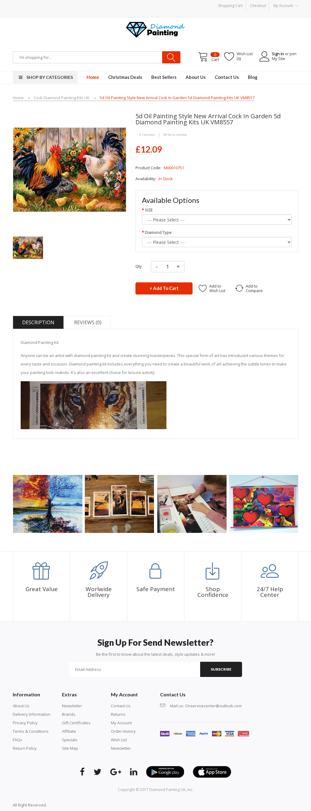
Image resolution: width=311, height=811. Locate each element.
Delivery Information (31, 714)
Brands (68, 714)
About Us (21, 705)
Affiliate (69, 731)
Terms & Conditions (31, 731)
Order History (123, 731)
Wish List (119, 739)
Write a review (175, 134)
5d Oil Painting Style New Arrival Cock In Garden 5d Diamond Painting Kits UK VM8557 (177, 97)
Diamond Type (158, 232)
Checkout (258, 5)
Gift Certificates (76, 722)
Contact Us (121, 705)
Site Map (70, 748)
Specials (69, 739)
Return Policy (25, 748)
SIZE (149, 210)
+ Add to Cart (164, 288)
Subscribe (221, 669)
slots (60, 805)
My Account (121, 722)
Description (38, 322)
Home (18, 97)
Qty (138, 266)
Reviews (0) (87, 322)
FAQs (17, 739)
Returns (118, 714)
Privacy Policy (25, 722)
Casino (71, 805)
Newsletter (72, 705)
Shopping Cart (230, 5)
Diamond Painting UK (167, 789)
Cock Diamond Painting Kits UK (62, 97)
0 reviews (147, 134)
